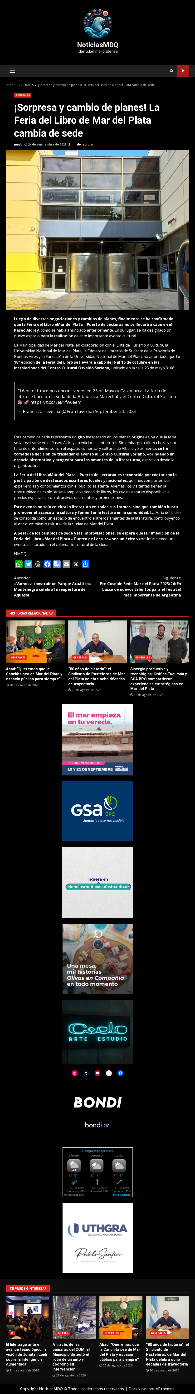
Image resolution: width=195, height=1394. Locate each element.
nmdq (18, 144)
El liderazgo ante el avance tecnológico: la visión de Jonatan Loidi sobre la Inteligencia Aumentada (27, 1317)
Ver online (183, 71)
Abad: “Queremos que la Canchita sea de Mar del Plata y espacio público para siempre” (35, 641)
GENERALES (22, 95)
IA (12, 1333)
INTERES (63, 1333)
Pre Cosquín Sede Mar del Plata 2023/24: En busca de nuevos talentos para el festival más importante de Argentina (140, 586)
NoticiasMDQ (97, 45)
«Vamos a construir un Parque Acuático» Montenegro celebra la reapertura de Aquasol (52, 586)
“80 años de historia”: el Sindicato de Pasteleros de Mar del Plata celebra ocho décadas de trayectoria (97, 641)
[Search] (171, 70)
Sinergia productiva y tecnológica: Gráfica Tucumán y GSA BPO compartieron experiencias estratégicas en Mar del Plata (159, 641)
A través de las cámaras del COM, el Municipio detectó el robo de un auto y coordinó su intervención (74, 1317)
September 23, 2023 (115, 411)
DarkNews (138, 1388)
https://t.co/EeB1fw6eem (55, 402)
